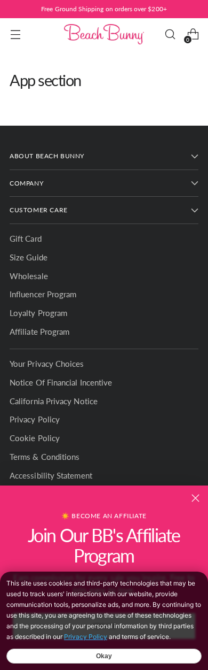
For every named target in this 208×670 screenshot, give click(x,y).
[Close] (195, 498)
